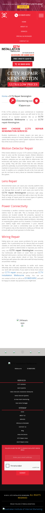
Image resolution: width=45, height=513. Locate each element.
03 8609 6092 (24, 64)
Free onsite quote (22, 59)
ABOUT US (24, 27)
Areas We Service (22, 434)
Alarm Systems (21, 388)
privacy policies (15, 504)
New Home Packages (22, 403)
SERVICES (24, 31)
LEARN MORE (23, 7)
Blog (22, 430)
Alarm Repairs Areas (22, 442)
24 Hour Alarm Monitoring (21, 399)
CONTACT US (24, 41)
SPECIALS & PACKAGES (24, 36)
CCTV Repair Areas (22, 438)
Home (24, 22)
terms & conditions (28, 504)
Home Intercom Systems (22, 395)
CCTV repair (10, 272)
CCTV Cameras (21, 384)
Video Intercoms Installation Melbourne (21, 392)
